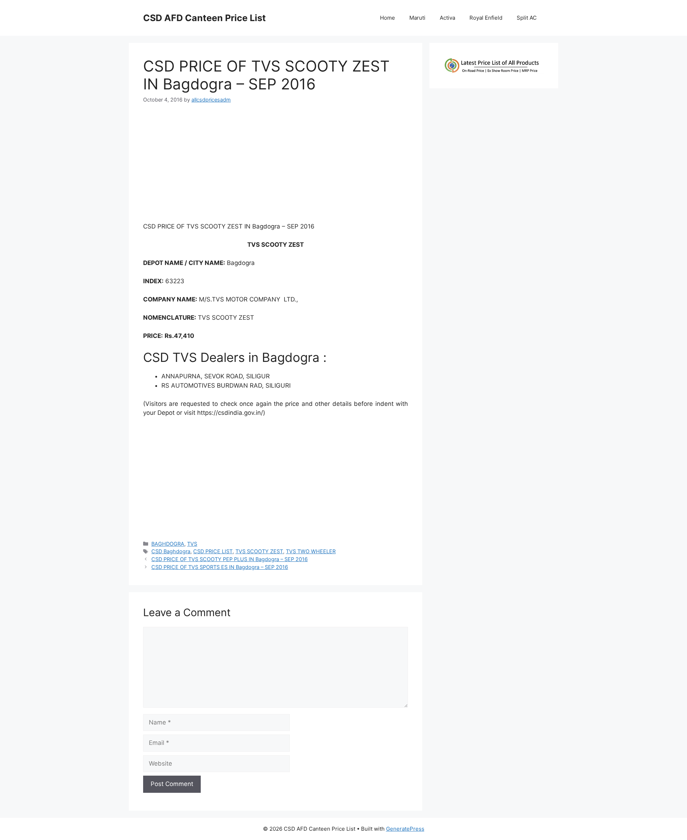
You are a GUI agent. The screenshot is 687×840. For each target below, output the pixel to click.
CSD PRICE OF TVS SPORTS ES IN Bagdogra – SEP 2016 (219, 567)
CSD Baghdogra (170, 551)
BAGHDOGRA (167, 544)
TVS (192, 544)
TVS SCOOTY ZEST (259, 551)
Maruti (417, 17)
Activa (447, 17)
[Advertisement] (275, 166)
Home (387, 17)
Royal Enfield (485, 17)
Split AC (527, 17)
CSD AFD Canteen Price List (204, 18)
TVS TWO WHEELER (311, 551)
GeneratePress (405, 828)
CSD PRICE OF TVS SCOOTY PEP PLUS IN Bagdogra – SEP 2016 (229, 559)
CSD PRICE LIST (213, 551)
